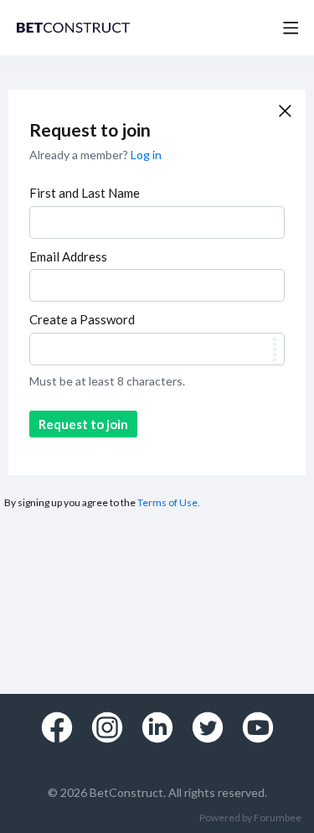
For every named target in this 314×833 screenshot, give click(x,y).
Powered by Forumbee (250, 818)
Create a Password (82, 319)
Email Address (68, 256)
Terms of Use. (168, 502)
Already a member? (95, 154)
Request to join (83, 424)
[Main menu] (290, 28)
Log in (146, 154)
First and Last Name (84, 192)
